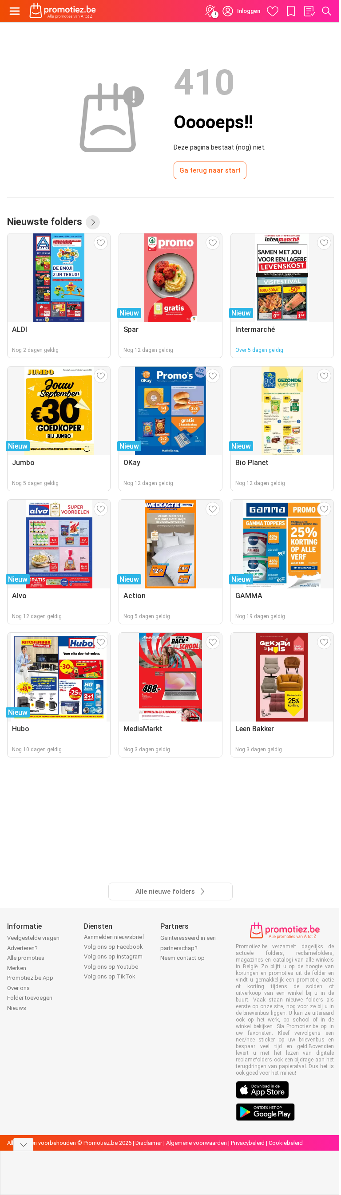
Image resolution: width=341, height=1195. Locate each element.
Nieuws (16, 1008)
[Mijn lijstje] (309, 11)
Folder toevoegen (29, 997)
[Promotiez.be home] (62, 11)
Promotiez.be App (30, 977)
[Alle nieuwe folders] (93, 222)
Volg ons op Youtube (111, 966)
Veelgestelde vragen (33, 938)
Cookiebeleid (286, 1143)
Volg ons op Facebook (113, 946)
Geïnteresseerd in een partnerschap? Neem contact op (188, 948)
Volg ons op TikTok (109, 976)
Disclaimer (148, 1143)
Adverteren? (22, 948)
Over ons (18, 988)
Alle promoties (25, 957)
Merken (16, 968)
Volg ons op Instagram (113, 956)
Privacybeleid (248, 1143)
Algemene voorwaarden (196, 1143)
